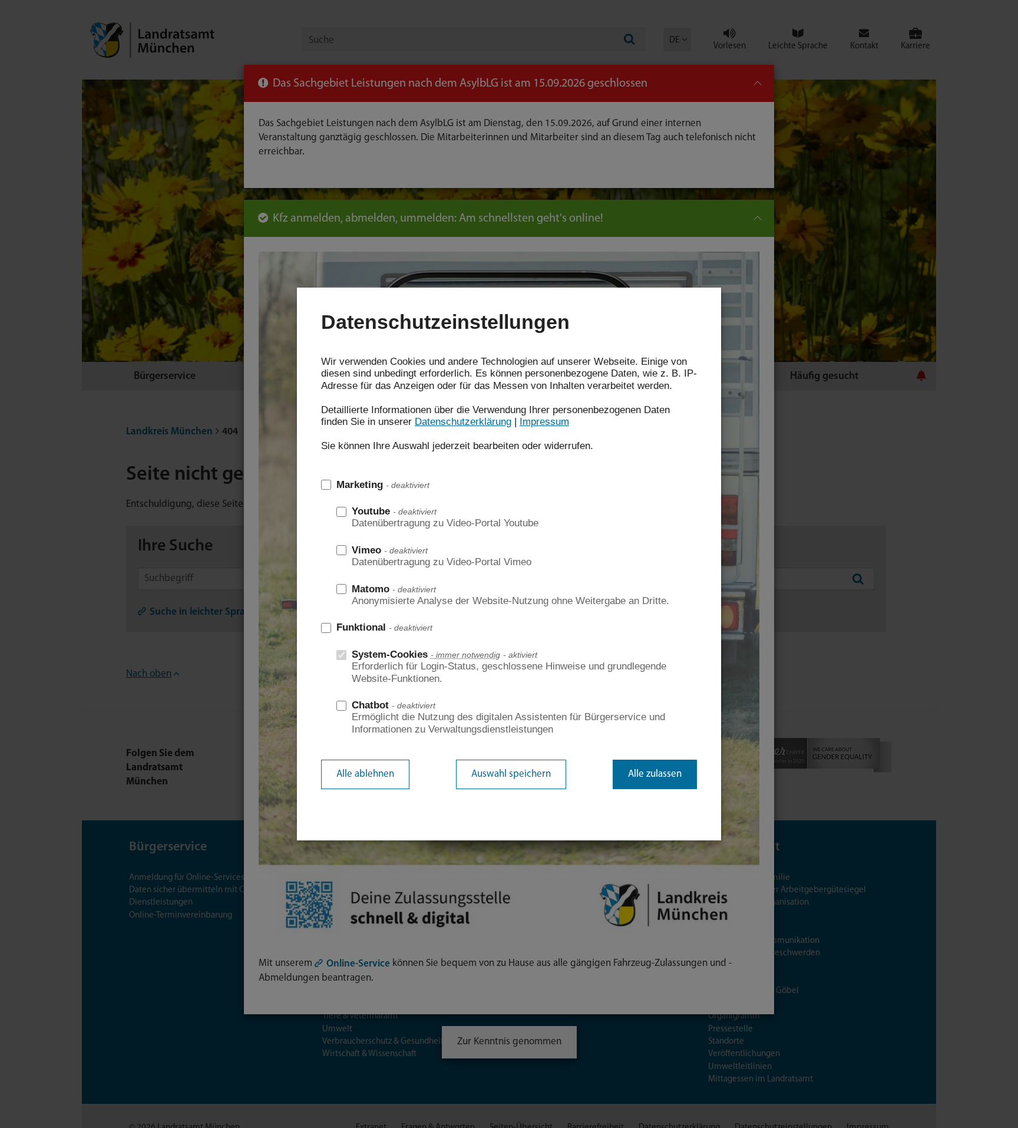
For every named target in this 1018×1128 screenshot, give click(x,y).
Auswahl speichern (511, 774)
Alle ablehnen (365, 774)
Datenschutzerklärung (463, 421)
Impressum (544, 421)
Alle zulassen (655, 774)
